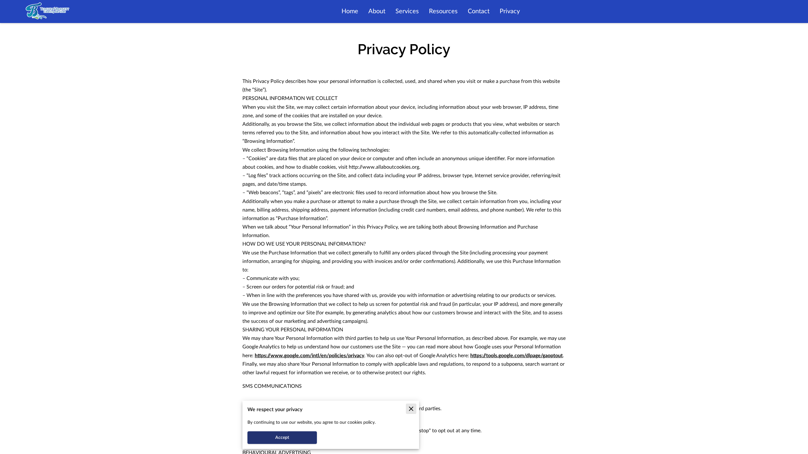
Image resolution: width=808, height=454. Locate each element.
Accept (282, 437)
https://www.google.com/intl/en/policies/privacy (309, 355)
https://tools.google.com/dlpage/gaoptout (516, 355)
